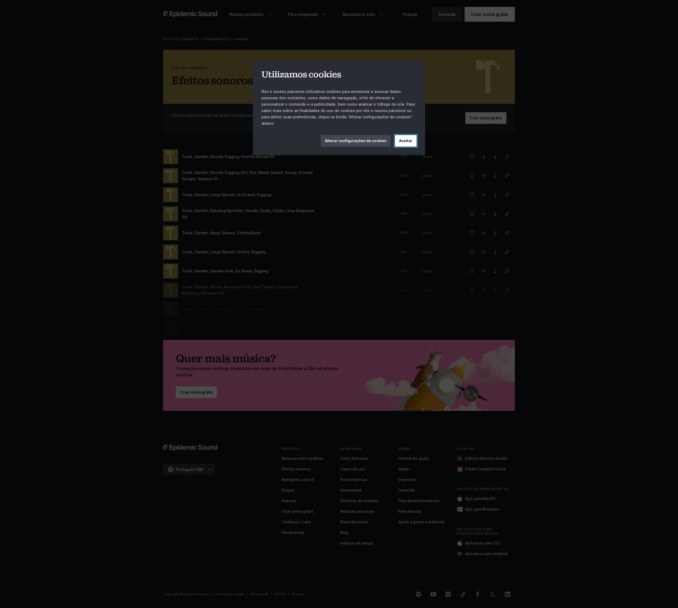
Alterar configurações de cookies (355, 140)
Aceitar (405, 140)
